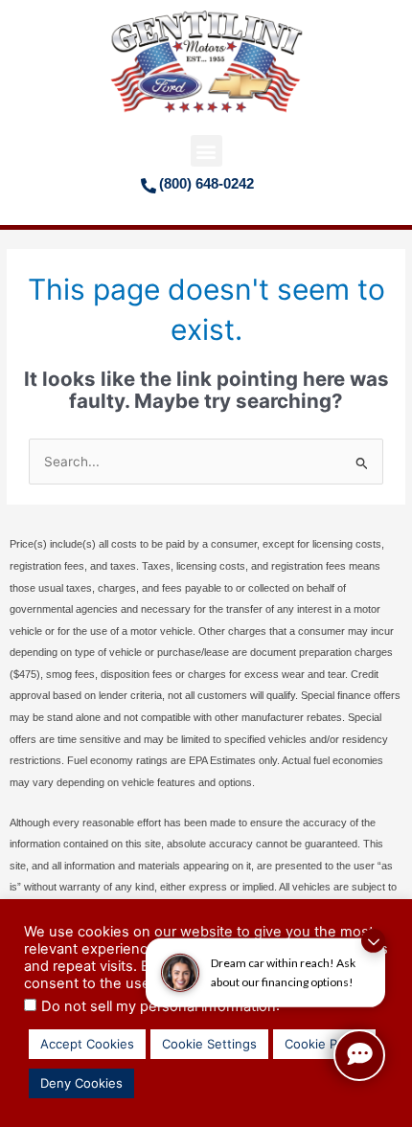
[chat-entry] (359, 1055)
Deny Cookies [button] (81, 1083)
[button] (206, 151)
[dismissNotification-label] (373, 941)
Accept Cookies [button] (87, 1043)
